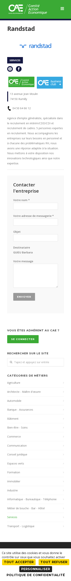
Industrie (12, 490)
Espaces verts (15, 463)
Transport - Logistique (20, 526)
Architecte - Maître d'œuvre (24, 391)
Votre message (23, 261)
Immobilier (13, 481)
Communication (17, 445)
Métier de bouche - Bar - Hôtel (26, 508)
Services (12, 517)
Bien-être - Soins (17, 427)
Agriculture (13, 382)
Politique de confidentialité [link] (36, 575)
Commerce (14, 436)
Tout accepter (19, 562)
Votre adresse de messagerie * (33, 216)
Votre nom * (21, 200)
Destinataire (23, 250)
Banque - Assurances (20, 409)
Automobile (14, 401)
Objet (17, 231)
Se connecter (23, 339)
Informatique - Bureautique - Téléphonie (32, 499)
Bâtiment (13, 418)
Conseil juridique (17, 454)
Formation (13, 472)
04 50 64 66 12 (21, 108)
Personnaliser (35, 569)
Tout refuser (54, 562)
